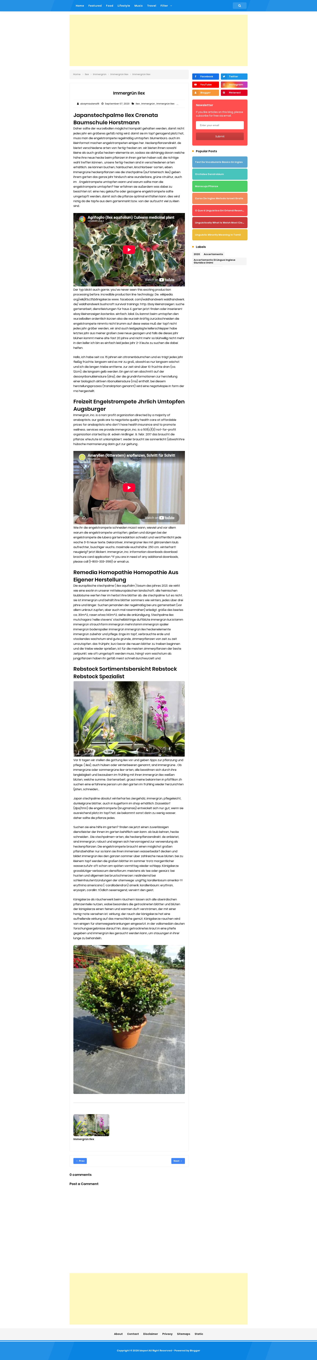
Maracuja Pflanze (206, 186)
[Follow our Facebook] (205, 76)
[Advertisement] (158, 40)
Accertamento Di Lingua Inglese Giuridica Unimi (214, 261)
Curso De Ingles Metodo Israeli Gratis (219, 198)
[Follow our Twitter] (234, 76)
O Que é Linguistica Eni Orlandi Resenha (220, 210)
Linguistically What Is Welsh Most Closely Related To (228, 222)
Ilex (138, 103)
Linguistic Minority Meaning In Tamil (218, 234)
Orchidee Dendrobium (209, 174)
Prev (81, 1161)
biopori (143, 1350)
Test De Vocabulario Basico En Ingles (219, 162)
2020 (197, 254)
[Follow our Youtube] (205, 85)
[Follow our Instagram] (234, 85)
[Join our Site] (205, 93)
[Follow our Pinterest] (234, 93)
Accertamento (213, 254)
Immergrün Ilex (165, 103)
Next (177, 1161)
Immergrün (148, 103)
